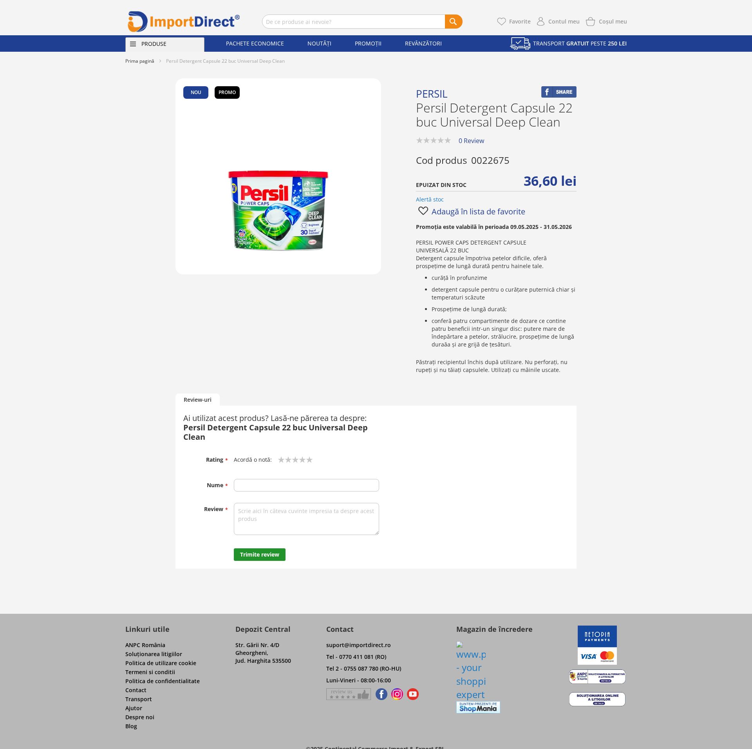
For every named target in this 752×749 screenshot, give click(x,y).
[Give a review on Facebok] (348, 694)
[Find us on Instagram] (397, 694)
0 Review (471, 140)
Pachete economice (255, 43)
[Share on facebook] (559, 95)
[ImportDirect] (184, 21)
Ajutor (133, 708)
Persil (432, 94)
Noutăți (319, 43)
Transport (138, 699)
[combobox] (362, 22)
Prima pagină (139, 61)
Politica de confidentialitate (162, 681)
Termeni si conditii (150, 672)
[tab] (197, 400)
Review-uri (198, 399)
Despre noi (139, 717)
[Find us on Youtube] (413, 694)
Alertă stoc (430, 199)
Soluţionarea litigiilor (153, 654)
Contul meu (564, 21)
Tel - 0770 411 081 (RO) (356, 656)
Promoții (368, 43)
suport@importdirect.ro (358, 645)
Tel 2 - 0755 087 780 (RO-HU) (363, 668)
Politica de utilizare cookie (160, 663)
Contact (135, 690)
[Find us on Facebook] (380, 694)
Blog (131, 726)
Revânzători (423, 43)
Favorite (520, 21)
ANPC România (145, 645)
